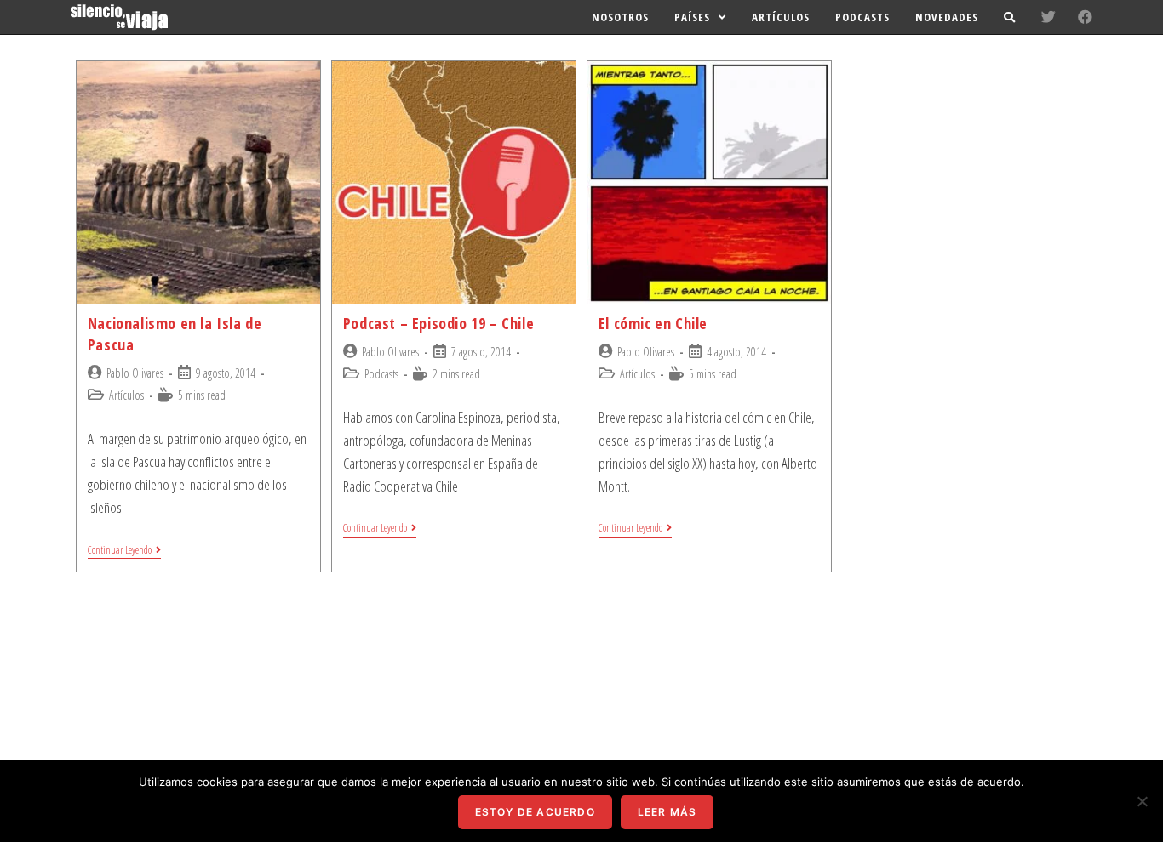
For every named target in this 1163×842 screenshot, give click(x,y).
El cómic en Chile (653, 323)
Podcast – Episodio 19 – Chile (438, 323)
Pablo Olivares (134, 373)
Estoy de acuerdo (535, 811)
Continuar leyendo (120, 550)
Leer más (667, 811)
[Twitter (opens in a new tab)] (1048, 16)
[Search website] (1009, 17)
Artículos (126, 395)
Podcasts (381, 374)
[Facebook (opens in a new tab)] (1085, 16)
